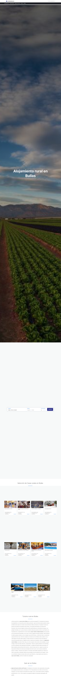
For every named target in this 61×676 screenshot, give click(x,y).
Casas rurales (12, 3)
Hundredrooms (6, 3)
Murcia (22, 3)
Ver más (15, 555)
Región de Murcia (17, 3)
